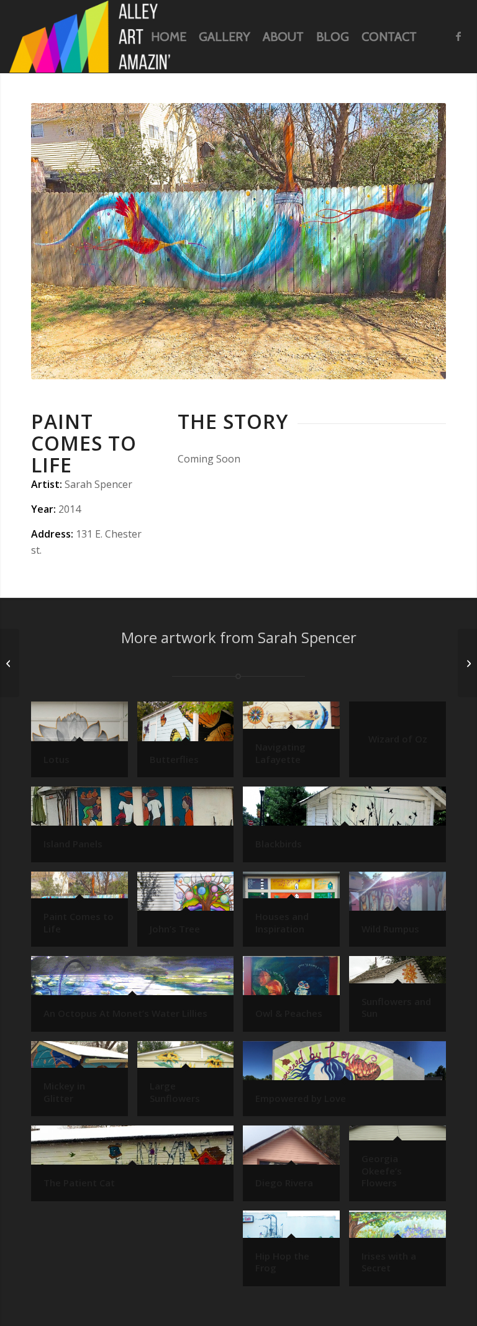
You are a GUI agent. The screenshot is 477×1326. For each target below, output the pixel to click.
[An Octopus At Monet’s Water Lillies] (467, 663)
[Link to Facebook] (458, 36)
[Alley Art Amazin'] (90, 37)
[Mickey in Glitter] (9, 663)
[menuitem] (169, 37)
